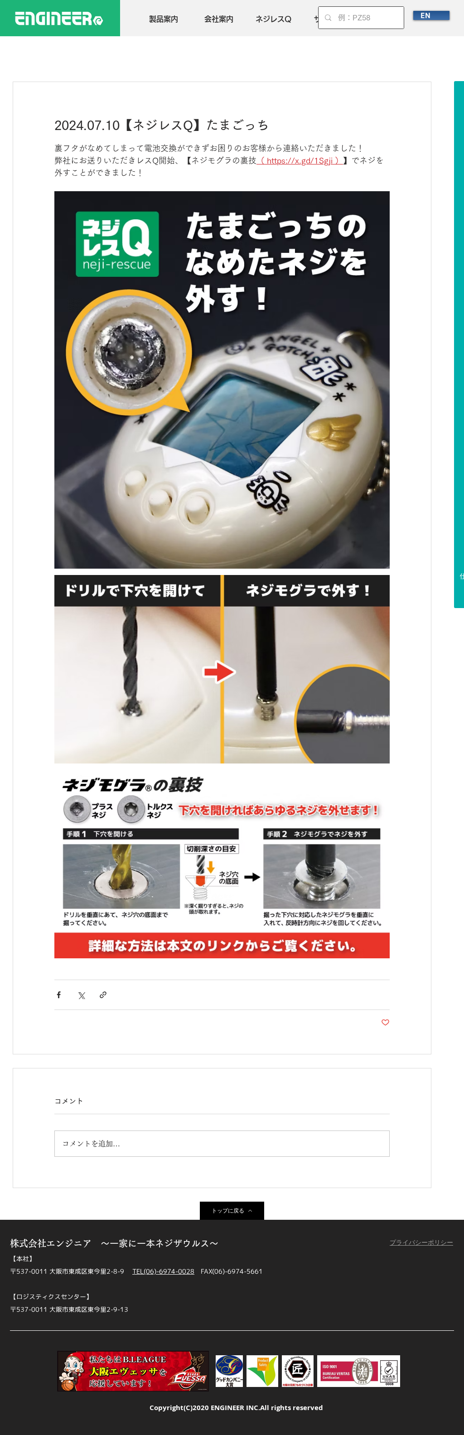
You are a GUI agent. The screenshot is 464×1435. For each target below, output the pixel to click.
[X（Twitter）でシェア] (81, 994)
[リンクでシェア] (103, 994)
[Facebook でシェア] (58, 994)
